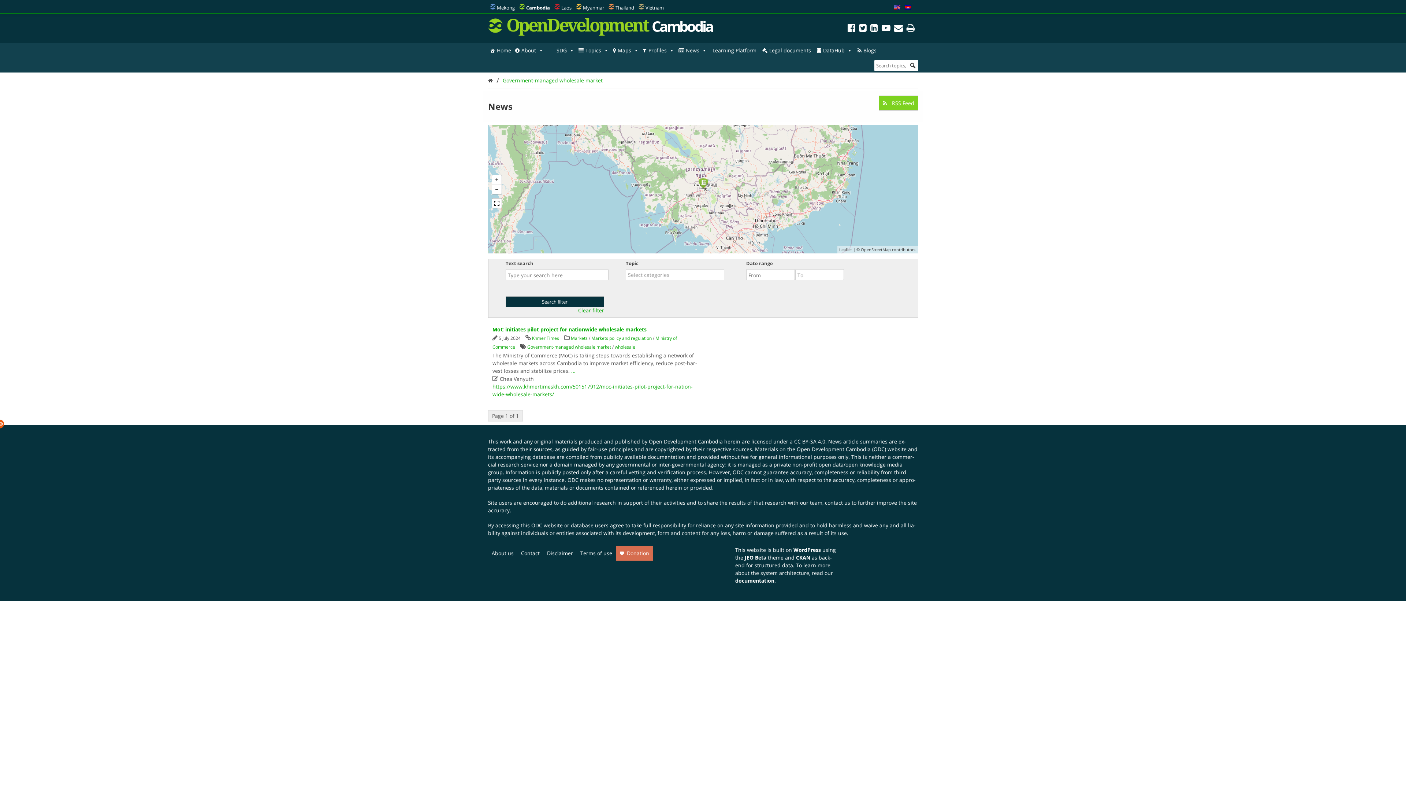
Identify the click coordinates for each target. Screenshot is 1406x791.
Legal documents (790, 50)
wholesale (625, 347)
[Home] (490, 80)
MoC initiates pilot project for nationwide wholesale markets (569, 329)
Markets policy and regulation (621, 338)
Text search (519, 263)
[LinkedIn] (874, 29)
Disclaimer (560, 553)
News (692, 50)
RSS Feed (902, 103)
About (528, 50)
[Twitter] (863, 29)
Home (504, 50)
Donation (638, 553)
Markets (579, 338)
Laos (566, 7)
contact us (837, 502)
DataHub (834, 50)
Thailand (624, 7)
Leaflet (845, 249)
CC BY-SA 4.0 (809, 441)
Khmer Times (545, 338)
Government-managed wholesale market (553, 80)
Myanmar (593, 7)
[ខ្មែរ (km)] (908, 7)
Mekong (506, 7)
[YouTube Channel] (886, 29)
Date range (759, 263)
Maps (624, 50)
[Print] (911, 29)
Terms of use (596, 553)
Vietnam (655, 7)
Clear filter (591, 310)
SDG (562, 50)
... (573, 370)
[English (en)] (897, 7)
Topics (593, 50)
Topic (632, 263)
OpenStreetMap (876, 249)
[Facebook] (851, 29)
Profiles (657, 50)
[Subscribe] (898, 29)
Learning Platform (734, 50)
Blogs (870, 50)
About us (503, 553)
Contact (530, 553)
